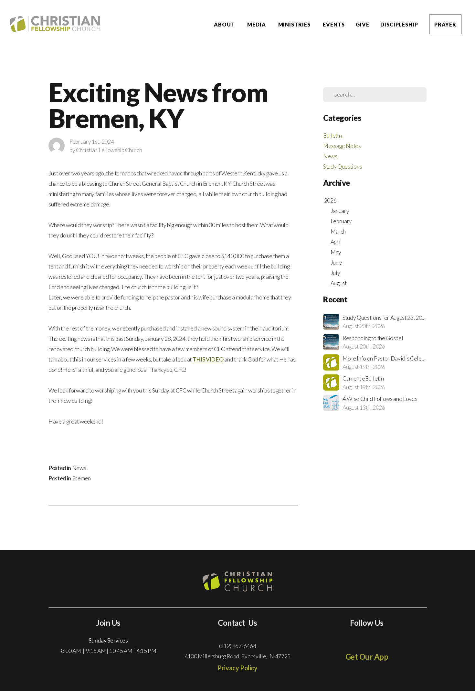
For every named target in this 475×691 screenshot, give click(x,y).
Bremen (81, 478)
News (79, 468)
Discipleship (399, 24)
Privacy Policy (237, 668)
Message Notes (342, 145)
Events (334, 24)
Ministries (295, 24)
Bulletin (332, 135)
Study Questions (342, 166)
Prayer (445, 24)
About (225, 24)
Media (257, 24)
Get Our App (366, 656)
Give (362, 24)
